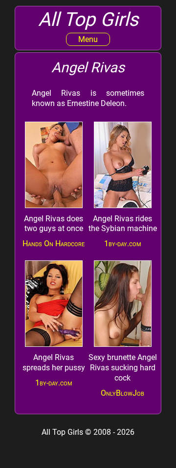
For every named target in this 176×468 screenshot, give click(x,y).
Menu (88, 39)
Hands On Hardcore (53, 243)
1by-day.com (122, 243)
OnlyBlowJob (122, 393)
